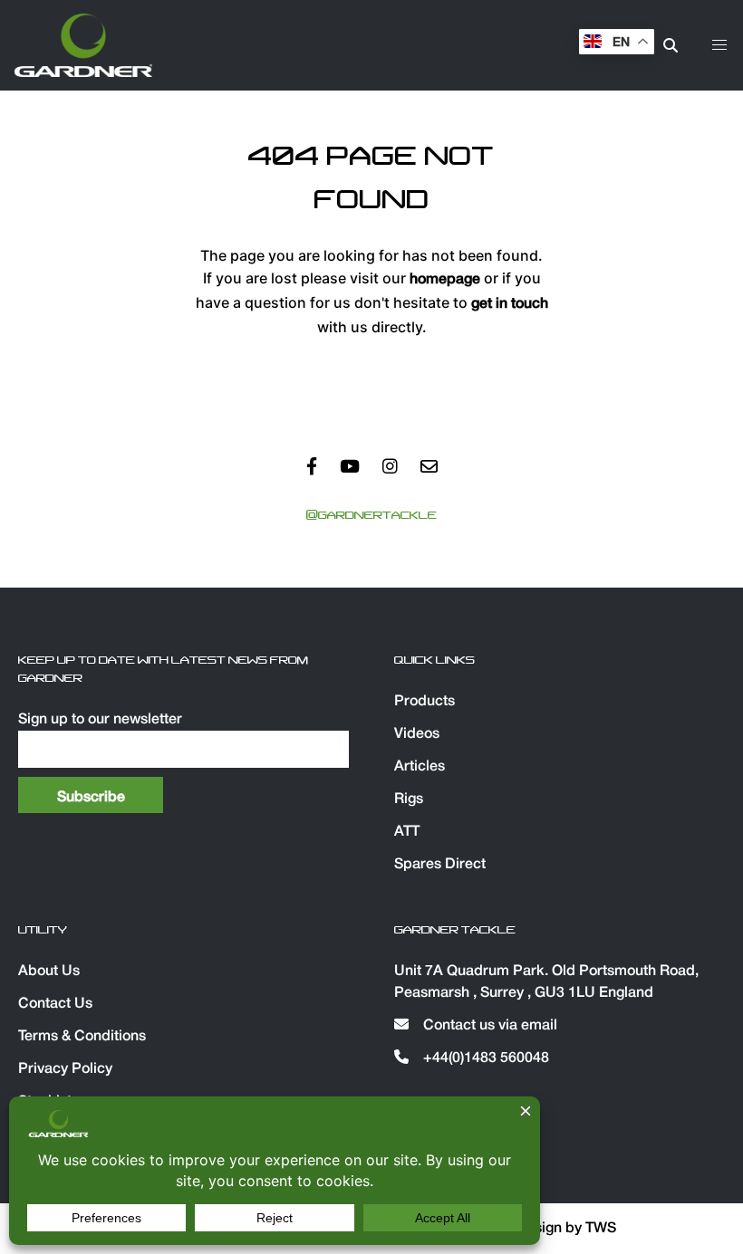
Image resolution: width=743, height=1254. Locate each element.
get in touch (509, 304)
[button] (719, 45)
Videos (416, 734)
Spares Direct (440, 864)
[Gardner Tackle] (83, 45)
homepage (445, 279)
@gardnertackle (371, 515)
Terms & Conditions (82, 1036)
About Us (49, 971)
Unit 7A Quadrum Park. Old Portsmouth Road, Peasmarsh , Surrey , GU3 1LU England (546, 982)
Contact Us (55, 1004)
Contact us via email (488, 1025)
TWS (600, 1228)
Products (424, 701)
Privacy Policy (65, 1069)
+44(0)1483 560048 (484, 1058)
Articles (419, 767)
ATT (407, 832)
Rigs (408, 799)
